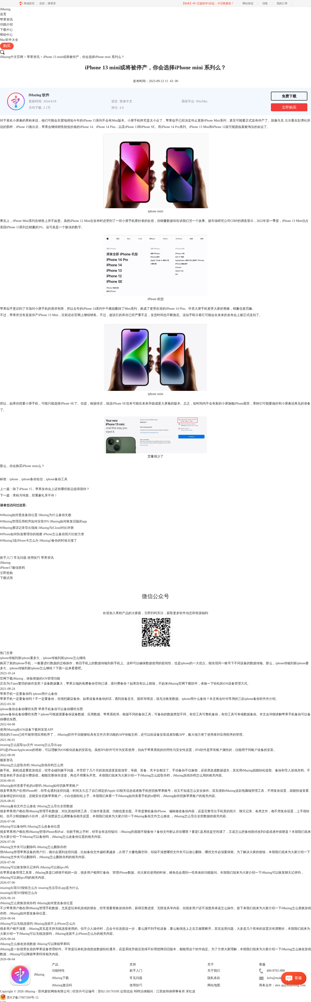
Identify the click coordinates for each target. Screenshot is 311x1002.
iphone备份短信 (32, 479)
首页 (3, 14)
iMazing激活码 (62, 985)
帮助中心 (6, 34)
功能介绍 (6, 24)
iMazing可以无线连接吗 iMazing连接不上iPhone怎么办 (37, 923)
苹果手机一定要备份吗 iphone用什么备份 (28, 694)
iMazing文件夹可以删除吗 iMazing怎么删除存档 (33, 847)
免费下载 (289, 96)
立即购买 (289, 107)
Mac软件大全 (9, 40)
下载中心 (6, 29)
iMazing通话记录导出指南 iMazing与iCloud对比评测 (37, 528)
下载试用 (6, 578)
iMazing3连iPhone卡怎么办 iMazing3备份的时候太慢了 (38, 540)
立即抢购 (6, 573)
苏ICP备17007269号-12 (22, 997)
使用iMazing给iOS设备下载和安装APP (26, 729)
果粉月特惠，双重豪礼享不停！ (35, 495)
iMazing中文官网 (11, 57)
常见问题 (20, 557)
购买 (6, 46)
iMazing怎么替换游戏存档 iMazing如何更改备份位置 (36, 903)
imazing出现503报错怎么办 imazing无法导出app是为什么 (39, 888)
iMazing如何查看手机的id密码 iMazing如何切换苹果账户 (39, 785)
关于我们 (213, 970)
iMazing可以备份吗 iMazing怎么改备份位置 (30, 826)
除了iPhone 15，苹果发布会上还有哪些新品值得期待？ (51, 489)
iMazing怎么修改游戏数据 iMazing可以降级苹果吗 (35, 944)
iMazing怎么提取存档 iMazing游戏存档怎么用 (31, 765)
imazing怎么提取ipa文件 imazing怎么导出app (31, 745)
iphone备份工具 (56, 479)
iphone (14, 479)
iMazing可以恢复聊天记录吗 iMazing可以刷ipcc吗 (34, 867)
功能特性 (58, 970)
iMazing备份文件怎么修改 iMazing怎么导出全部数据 (36, 806)
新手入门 (6, 557)
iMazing (5, 9)
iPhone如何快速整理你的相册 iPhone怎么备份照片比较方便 (42, 534)
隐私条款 (213, 978)
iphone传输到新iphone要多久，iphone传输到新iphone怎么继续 (43, 658)
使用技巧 (33, 557)
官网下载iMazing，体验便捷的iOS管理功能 (30, 678)
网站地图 (213, 985)
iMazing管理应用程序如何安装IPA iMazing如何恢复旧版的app (43, 521)
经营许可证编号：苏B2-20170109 (95, 991)
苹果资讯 (6, 19)
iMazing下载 (60, 978)
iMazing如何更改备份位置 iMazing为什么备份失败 (35, 515)
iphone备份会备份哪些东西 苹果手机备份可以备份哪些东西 (41, 709)
